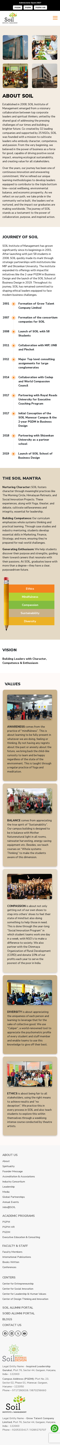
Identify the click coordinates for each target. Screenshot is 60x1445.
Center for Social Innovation (17, 1289)
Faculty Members (12, 1252)
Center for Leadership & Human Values (24, 1294)
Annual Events (10, 1202)
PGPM (28, 7)
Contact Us (11, 1325)
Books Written (10, 1262)
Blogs (7, 1319)
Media (5, 1192)
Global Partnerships (13, 1197)
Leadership (8, 1187)
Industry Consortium (13, 1181)
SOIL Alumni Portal (17, 1308)
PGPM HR (8, 1227)
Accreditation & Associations (18, 1176)
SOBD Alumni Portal (18, 1313)
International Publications (16, 1257)
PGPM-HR (40, 7)
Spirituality (8, 1166)
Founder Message (12, 1171)
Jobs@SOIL (9, 1207)
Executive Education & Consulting (21, 1237)
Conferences (9, 1267)
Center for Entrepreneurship (18, 1283)
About (6, 1161)
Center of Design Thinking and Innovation (25, 1299)
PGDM (18, 7)
